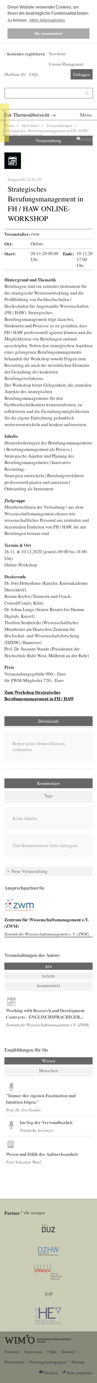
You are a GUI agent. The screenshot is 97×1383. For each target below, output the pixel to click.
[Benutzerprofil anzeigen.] (19, 905)
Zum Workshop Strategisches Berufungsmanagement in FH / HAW (39, 695)
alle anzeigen (34, 1212)
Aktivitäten (30, 125)
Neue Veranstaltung (29, 871)
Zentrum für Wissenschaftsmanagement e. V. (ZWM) (46, 934)
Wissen (62, 1061)
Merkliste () (14, 74)
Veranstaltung (48, 140)
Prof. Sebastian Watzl (23, 1162)
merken (86, 138)
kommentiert (48, 985)
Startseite (11, 1351)
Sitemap (78, 1361)
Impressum (33, 1351)
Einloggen (81, 74)
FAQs (33, 74)
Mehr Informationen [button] (47, 20)
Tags (48, 796)
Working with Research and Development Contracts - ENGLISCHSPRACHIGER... (45, 1013)
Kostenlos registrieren (26, 54)
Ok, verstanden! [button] (48, 33)
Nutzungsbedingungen (47, 1361)
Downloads (48, 721)
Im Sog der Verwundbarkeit (46, 1122)
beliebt (48, 976)
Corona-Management (66, 64)
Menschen (48, 1070)
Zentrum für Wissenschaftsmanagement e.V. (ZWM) (47, 1024)
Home (9, 125)
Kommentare (48, 783)
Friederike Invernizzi (37, 1130)
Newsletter (57, 53)
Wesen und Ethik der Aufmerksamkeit (42, 1154)
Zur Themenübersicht (26, 114)
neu (48, 966)
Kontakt (68, 1351)
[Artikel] (11, 1001)
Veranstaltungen (59, 125)
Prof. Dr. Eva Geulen (23, 1109)
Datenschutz (14, 1361)
